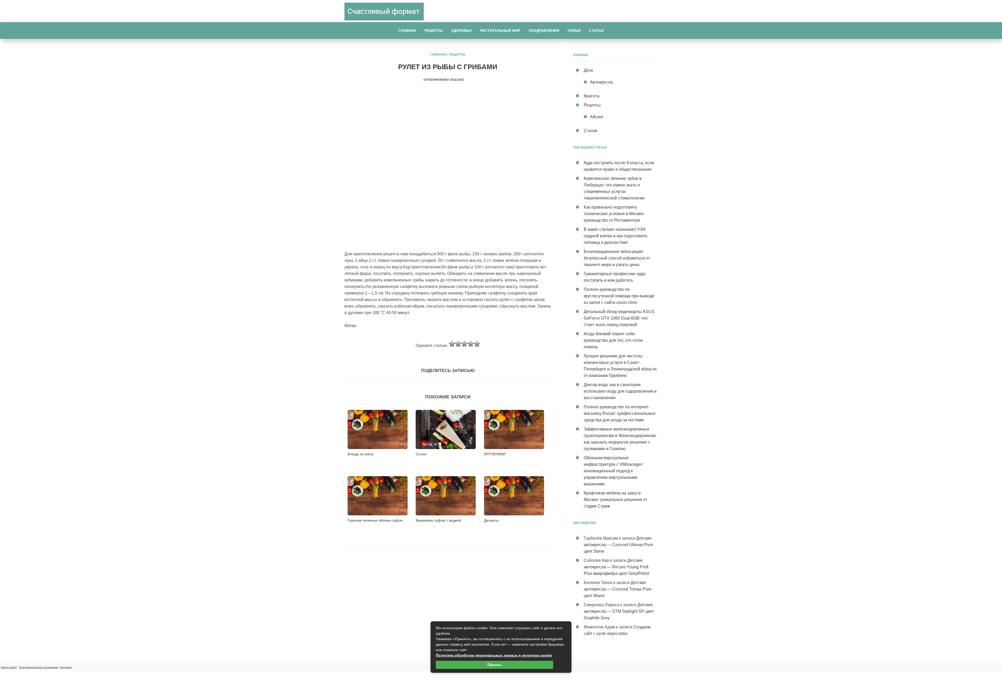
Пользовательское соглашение (38, 667)
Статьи (596, 30)
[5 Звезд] (477, 344)
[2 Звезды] (458, 344)
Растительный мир (500, 30)
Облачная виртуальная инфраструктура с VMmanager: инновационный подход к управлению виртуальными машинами (613, 471)
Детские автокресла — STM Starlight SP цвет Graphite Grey (619, 611)
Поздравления (544, 30)
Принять (494, 665)
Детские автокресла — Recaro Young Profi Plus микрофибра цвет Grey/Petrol (616, 567)
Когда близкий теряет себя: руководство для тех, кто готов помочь (613, 340)
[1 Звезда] (452, 344)
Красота (591, 96)
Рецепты (434, 30)
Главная (407, 30)
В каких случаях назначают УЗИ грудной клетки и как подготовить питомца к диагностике (615, 236)
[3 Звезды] (464, 344)
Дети (588, 70)
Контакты (66, 667)
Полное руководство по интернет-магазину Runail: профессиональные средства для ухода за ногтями (619, 413)
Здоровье (461, 30)
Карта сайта (9, 667)
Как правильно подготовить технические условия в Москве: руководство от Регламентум (614, 213)
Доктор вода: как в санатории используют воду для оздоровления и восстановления (620, 391)
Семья (574, 30)
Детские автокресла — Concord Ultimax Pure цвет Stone (618, 544)
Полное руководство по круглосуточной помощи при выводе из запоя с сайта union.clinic (619, 296)
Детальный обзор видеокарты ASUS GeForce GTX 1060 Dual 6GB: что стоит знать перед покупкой (619, 318)
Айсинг (597, 117)
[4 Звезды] (471, 344)
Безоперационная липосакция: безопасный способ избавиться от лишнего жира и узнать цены (617, 258)
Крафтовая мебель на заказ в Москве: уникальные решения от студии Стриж (615, 499)
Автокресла (601, 82)
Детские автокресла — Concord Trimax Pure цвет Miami (618, 589)
